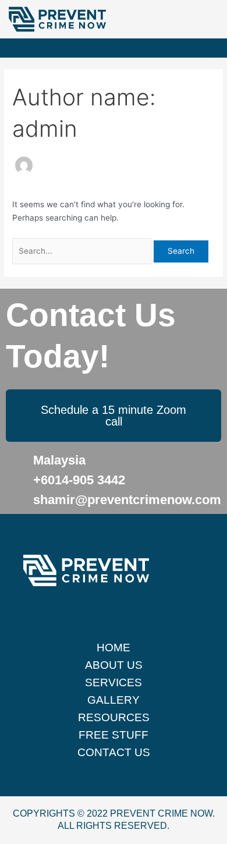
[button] (219, 48)
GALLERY (113, 700)
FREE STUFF (113, 735)
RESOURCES (114, 717)
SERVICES (113, 682)
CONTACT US (113, 752)
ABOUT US (114, 665)
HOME (113, 647)
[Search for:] (83, 251)
